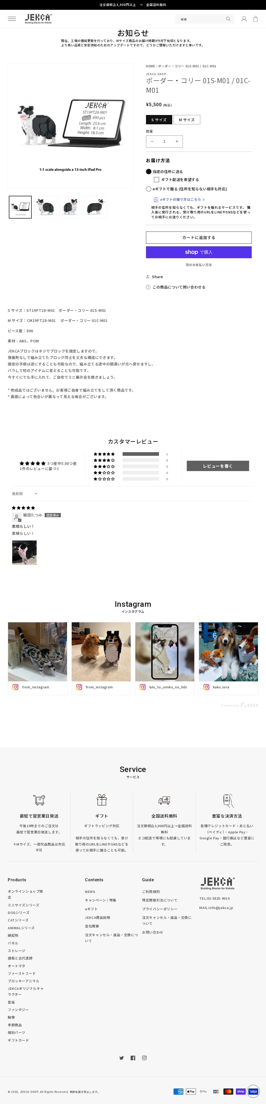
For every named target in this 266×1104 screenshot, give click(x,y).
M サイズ (187, 119)
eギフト (91, 908)
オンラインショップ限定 (25, 894)
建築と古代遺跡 (20, 958)
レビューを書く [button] (218, 466)
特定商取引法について (159, 900)
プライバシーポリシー (159, 908)
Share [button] (157, 276)
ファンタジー (18, 1009)
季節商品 (15, 1024)
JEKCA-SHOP (29, 1092)
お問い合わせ (152, 932)
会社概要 (92, 925)
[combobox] (204, 19)
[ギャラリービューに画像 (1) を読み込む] (20, 207)
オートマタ (16, 965)
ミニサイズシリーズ (23, 905)
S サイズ (159, 119)
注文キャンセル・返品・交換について (111, 937)
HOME (150, 66)
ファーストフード (22, 973)
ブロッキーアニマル (23, 980)
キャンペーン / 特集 (100, 900)
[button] (12, 19)
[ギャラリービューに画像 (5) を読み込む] (95, 207)
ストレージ (16, 950)
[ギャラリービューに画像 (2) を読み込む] (45, 207)
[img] (23, 507)
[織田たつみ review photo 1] (24, 552)
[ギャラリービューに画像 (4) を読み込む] (70, 207)
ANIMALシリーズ (21, 927)
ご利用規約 (151, 891)
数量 (149, 131)
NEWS (90, 891)
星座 (11, 1002)
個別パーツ (16, 1032)
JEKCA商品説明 (97, 917)
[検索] (228, 19)
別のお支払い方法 (199, 264)
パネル (13, 943)
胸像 (11, 1017)
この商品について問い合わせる (178, 287)
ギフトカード (18, 1040)
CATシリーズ (18, 920)
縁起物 (13, 935)
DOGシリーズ (18, 912)
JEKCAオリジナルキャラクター (26, 991)
